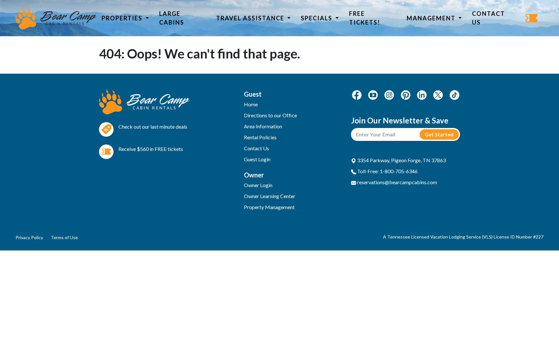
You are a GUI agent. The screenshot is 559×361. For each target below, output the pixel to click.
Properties (123, 18)
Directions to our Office (270, 115)
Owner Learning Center (269, 196)
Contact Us (488, 18)
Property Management (269, 207)
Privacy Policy (29, 237)
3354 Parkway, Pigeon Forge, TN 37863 (401, 160)
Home (251, 104)
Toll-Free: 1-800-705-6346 (387, 171)
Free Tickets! (364, 18)
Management (432, 18)
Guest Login (257, 159)
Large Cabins (171, 18)
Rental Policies (260, 137)
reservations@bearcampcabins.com (396, 182)
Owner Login (258, 185)
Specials (317, 18)
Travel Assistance (251, 18)
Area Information (263, 126)
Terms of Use (64, 237)
